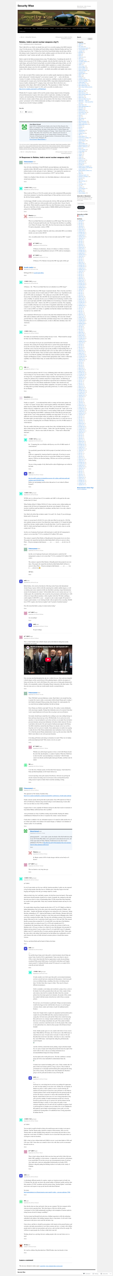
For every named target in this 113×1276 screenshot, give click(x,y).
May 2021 (81, 311)
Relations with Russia (83, 146)
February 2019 (81, 351)
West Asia (80, 191)
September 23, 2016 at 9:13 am (31, 269)
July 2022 (80, 290)
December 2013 (82, 444)
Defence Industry (42, 144)
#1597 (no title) (27, 28)
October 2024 (81, 253)
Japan (80, 116)
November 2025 (82, 233)
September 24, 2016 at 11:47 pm (40, 626)
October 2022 (81, 286)
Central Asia (81, 57)
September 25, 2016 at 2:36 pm (36, 949)
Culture (80, 64)
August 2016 (81, 396)
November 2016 (82, 392)
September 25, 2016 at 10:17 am (40, 257)
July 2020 (80, 326)
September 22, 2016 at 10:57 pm (31, 189)
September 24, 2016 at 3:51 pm (31, 582)
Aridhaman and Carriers (42, 28)
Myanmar (80, 127)
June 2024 (81, 259)
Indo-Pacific (81, 107)
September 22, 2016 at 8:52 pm (31, 163)
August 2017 (81, 378)
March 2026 (81, 227)
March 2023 (81, 278)
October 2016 (81, 393)
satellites (80, 155)
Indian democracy (82, 93)
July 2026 (80, 221)
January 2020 (81, 335)
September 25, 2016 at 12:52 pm (31, 880)
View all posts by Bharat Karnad (38, 139)
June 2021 (81, 310)
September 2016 (82, 395)
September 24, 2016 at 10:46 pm (31, 638)
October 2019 (81, 339)
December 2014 (82, 426)
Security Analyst (28, 267)
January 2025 (81, 248)
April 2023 (81, 277)
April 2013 (81, 456)
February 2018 (81, 369)
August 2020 (81, 325)
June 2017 (81, 381)
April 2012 (81, 474)
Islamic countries (82, 113)
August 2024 (81, 256)
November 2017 (82, 374)
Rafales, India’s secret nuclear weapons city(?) (38, 42)
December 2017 (82, 372)
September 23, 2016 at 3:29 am (36, 217)
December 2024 (82, 250)
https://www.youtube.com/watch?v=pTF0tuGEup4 (32, 89)
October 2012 (81, 465)
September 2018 (82, 359)
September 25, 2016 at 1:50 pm (36, 1152)
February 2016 (81, 405)
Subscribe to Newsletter (84, 196)
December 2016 (82, 390)
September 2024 (82, 254)
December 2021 (82, 301)
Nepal (80, 128)
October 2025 (81, 235)
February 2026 (81, 229)
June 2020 (81, 328)
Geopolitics (52, 144)
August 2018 (81, 360)
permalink (55, 149)
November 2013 (82, 445)
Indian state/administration (84, 106)
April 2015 (81, 420)
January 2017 (81, 389)
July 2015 (80, 416)
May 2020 (81, 329)
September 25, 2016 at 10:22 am (31, 790)
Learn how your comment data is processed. (51, 1266)
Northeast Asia (81, 133)
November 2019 (82, 338)
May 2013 (81, 454)
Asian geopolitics (34, 144)
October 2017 (81, 375)
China (80, 58)
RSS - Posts (81, 215)
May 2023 (81, 275)
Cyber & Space (81, 66)
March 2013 (81, 457)
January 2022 (81, 299)
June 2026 (81, 223)
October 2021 (81, 304)
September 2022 (82, 287)
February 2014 (81, 441)
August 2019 (81, 342)
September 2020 (82, 323)
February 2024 (81, 263)
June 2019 (81, 345)
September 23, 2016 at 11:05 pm (36, 474)
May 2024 (81, 260)
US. (79, 185)
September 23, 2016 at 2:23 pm (31, 399)
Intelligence (81, 109)
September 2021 (82, 305)
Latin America (81, 118)
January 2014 (81, 443)
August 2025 (81, 238)
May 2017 (81, 383)
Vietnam (80, 187)
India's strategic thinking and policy (33, 146)
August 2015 (81, 414)
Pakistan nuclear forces (83, 145)
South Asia (61, 147)
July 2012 (80, 469)
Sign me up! (81, 207)
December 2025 (82, 232)
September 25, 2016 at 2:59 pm (31, 1176)
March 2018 (81, 368)
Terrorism (80, 178)
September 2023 (82, 269)
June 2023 (81, 274)
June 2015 (81, 417)
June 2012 (81, 471)
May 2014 (81, 437)
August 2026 (81, 220)
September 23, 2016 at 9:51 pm (36, 441)
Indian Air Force (45, 146)
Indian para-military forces (84, 98)
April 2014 (81, 438)
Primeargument (28, 161)
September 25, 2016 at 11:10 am (37, 833)
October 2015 (81, 411)
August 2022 (81, 289)
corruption (81, 63)
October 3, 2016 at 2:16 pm (30, 1246)
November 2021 (82, 302)
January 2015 (81, 425)
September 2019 (82, 341)
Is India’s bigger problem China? (63, 28)
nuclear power (81, 139)
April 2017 (81, 384)
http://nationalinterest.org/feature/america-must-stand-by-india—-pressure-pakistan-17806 (47, 1192)
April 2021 (81, 313)
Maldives (80, 119)
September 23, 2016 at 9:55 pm (31, 494)
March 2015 (81, 422)
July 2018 (80, 362)
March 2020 (81, 332)
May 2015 (81, 419)
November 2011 (82, 481)
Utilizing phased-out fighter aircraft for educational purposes (63, 37)
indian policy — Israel (83, 100)
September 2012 (82, 466)
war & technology (82, 188)
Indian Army (81, 91)
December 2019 (82, 336)
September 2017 (82, 377)
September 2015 (82, 413)
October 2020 (81, 322)
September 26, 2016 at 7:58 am (40, 854)
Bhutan (80, 54)
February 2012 (81, 477)
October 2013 (81, 447)
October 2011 (81, 483)
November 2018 (82, 356)
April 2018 (81, 366)
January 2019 (81, 353)
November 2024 (82, 251)
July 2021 (80, 308)
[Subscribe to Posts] (78, 215)
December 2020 (82, 319)
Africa (80, 45)
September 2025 (82, 236)
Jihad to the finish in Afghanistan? (80, 28)
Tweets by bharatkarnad (81, 489)
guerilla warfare (82, 82)
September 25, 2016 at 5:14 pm (40, 973)
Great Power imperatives (61, 144)
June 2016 (81, 399)
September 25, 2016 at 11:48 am (40, 748)
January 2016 (81, 407)
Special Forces (81, 163)
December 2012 (82, 462)
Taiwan (80, 173)
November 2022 (82, 284)
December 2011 (82, 480)
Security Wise (26, 5)
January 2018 (81, 371)
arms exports (81, 46)
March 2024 (81, 262)
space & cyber (81, 161)
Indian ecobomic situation (55, 146)
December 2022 (82, 283)
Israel (80, 115)
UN (79, 182)
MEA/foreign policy (82, 121)
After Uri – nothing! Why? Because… (28, 37)
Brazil (80, 55)
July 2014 (80, 434)
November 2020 (82, 320)
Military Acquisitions (65, 146)
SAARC (80, 152)
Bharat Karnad (38, 44)
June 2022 (81, 292)
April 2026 (81, 226)
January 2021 (81, 317)
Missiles (21, 147)
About (34, 28)
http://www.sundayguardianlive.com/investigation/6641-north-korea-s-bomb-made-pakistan (47, 795)
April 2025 (81, 244)
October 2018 (81, 357)
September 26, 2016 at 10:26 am (36, 766)
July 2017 (80, 380)
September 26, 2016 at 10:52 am (31, 1202)
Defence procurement (83, 70)
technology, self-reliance (83, 176)
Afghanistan (81, 43)
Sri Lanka (80, 164)
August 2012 (81, 468)
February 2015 (81, 423)
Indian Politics (81, 104)
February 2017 (81, 387)
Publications (22, 31)
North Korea (81, 131)
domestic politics (82, 73)
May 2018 (81, 365)
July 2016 (80, 398)
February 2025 (81, 247)
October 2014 (81, 429)
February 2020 (81, 333)
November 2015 (82, 410)
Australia (80, 51)
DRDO (80, 75)
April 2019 (81, 348)
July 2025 (80, 239)
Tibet (79, 179)
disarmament (81, 72)
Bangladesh (81, 52)
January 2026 (81, 230)
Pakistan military (82, 143)
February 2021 (81, 316)
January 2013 (81, 460)
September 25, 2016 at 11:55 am (36, 866)
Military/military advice (83, 124)
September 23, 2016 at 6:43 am (40, 245)
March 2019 (81, 350)
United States (81, 184)
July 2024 (80, 257)
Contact (52, 28)
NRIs (80, 134)
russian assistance (82, 149)
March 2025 (81, 245)
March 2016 (81, 404)
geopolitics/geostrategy (83, 79)
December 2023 (82, 265)
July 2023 (80, 272)
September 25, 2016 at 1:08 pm (31, 1121)
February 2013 (81, 459)
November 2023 (82, 266)
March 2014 (81, 440)
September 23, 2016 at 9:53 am (31, 283)
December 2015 (82, 408)
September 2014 (82, 431)
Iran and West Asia (82, 112)
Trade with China (82, 181)
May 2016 (81, 401)
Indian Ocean (81, 97)
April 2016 (81, 402)
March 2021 (81, 314)
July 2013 (80, 451)
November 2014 (82, 428)
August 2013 (81, 450)
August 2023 (81, 271)
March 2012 (81, 475)
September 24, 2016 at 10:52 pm (36, 614)
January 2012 (81, 478)
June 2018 (81, 363)
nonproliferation (27, 147)
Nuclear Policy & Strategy (44, 147)
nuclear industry (34, 147)
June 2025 (81, 241)
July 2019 (80, 344)
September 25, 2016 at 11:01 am (36, 694)
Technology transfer (82, 175)
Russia (80, 148)
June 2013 (81, 453)
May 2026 (81, 224)
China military (81, 60)
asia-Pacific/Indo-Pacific (83, 48)
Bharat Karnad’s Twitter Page (85, 487)
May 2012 (81, 472)
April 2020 (81, 330)
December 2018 (82, 354)
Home (20, 28)
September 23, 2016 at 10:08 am (31, 333)
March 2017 (81, 386)
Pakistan (80, 142)
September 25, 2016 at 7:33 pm (40, 1079)
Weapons (35, 149)
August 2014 (81, 432)
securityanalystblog (39, 273)
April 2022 (81, 295)
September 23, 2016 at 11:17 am (31, 369)
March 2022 (81, 296)
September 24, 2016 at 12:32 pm (36, 550)
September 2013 (82, 448)
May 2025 (81, 242)
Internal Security (82, 110)
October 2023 (81, 268)
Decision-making (82, 67)
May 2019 (81, 347)
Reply (25, 181)
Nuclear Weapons (54, 147)
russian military (82, 151)
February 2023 (81, 280)
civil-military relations (83, 61)
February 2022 (81, 298)
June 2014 (81, 435)
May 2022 (81, 293)
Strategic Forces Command (84, 166)
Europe (48, 144)
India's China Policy (82, 84)
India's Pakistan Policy (83, 85)
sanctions (80, 154)
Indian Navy (81, 96)
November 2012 (82, 463)
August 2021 (81, 307)
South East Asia (82, 160)
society (80, 157)
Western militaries (42, 149)
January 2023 (81, 281)
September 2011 (82, 484)
